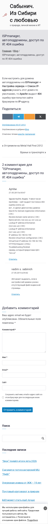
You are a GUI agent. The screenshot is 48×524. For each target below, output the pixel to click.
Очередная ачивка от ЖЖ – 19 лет (21, 482)
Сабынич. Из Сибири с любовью (24, 13)
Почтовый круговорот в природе (20, 491)
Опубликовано (14, 125)
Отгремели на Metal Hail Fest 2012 (23, 145)
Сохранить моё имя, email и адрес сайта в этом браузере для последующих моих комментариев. (23, 397)
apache (21, 134)
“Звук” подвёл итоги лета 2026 (19, 461)
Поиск (43, 438)
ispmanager (30, 134)
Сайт (4, 382)
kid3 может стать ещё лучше (18, 500)
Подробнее (32, 520)
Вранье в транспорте (32, 152)
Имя (4, 357)
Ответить (13, 259)
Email (5, 370)
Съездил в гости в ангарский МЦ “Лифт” (20, 472)
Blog (27, 129)
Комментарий (9, 330)
